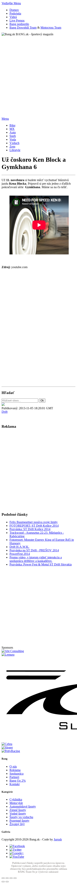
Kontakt (14, 784)
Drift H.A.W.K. (19, 546)
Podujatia (15, 13)
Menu (5, 118)
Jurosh (58, 839)
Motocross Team (50, 27)
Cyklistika (15, 799)
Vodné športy (17, 813)
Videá (13, 17)
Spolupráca (16, 773)
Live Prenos (16, 20)
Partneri (14, 777)
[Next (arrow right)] (7, 881)
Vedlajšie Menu (11, 3)
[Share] (7, 878)
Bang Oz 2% (17, 780)
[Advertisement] (38, 74)
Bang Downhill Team (23, 27)
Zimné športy (17, 810)
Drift (5, 411)
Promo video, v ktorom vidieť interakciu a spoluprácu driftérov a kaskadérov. (35, 559)
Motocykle (16, 803)
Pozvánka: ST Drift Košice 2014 (29, 529)
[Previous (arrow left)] (3, 881)
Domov (14, 10)
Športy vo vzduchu (21, 817)
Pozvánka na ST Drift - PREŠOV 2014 (34, 550)
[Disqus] (38, 332)
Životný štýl (16, 824)
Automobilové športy (22, 806)
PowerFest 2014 (19, 553)
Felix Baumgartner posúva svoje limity (33, 522)
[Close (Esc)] (3, 878)
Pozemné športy (19, 820)
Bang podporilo (19, 24)
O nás (13, 766)
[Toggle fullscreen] (11, 878)
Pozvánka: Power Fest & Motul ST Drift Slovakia (40, 564)
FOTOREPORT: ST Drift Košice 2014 (34, 525)
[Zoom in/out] (15, 878)
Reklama (15, 770)
